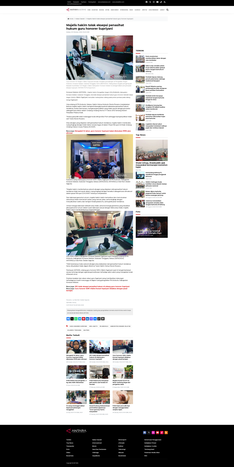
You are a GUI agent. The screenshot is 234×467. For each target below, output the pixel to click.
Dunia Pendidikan (153, 9)
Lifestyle (144, 9)
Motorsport (122, 440)
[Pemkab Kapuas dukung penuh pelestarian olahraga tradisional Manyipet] (140, 80)
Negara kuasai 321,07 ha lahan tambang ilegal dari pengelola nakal (121, 382)
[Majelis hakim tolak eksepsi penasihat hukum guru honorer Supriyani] (152, 150)
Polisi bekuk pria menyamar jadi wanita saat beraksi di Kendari (98, 382)
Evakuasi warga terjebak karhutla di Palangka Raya (149, 232)
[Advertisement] (151, 34)
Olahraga (137, 9)
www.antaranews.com (104, 2)
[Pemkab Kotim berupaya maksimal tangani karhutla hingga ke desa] (140, 98)
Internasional (124, 9)
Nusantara (69, 456)
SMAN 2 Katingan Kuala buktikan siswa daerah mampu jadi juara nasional (156, 184)
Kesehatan (122, 456)
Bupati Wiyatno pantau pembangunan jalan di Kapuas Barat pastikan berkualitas (156, 88)
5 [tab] (157, 239)
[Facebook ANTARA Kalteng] (146, 2)
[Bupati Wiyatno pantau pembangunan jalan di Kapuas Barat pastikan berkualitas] (140, 89)
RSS (145, 456)
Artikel (107, 9)
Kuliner (120, 446)
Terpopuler (76, 2)
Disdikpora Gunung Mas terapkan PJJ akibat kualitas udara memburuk (155, 107)
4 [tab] (154, 239)
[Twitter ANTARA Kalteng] (150, 2)
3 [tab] (152, 239)
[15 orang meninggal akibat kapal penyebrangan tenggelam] (76, 397)
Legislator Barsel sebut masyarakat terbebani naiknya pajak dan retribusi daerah (156, 126)
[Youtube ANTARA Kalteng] (157, 2)
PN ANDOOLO (104, 326)
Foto (138, 212)
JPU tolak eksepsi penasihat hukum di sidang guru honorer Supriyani (102, 286)
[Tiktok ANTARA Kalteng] (161, 2)
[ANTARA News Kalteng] (76, 9)
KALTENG (86, 330)
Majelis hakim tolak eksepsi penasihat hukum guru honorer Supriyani (110, 19)
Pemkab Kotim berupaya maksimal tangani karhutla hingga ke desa (155, 98)
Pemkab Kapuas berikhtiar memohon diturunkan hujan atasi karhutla (155, 116)
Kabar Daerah (114, 9)
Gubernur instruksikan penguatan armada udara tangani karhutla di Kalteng (155, 203)
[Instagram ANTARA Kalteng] (154, 2)
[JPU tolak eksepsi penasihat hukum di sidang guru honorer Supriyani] (99, 347)
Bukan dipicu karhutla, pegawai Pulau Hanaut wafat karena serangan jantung (156, 193)
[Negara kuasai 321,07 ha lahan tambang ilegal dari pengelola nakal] (123, 372)
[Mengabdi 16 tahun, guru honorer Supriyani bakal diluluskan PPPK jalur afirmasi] (76, 347)
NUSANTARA (95, 9)
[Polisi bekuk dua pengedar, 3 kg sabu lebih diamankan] (76, 372)
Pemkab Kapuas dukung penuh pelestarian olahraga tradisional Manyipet (155, 79)
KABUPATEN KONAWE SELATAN (120, 326)
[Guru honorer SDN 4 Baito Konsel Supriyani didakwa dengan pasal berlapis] (123, 347)
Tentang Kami (92, 2)
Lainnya (162, 9)
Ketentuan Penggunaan (152, 440)
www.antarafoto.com (118, 2)
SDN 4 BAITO (93, 326)
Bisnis (131, 9)
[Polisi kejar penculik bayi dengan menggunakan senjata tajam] (123, 397)
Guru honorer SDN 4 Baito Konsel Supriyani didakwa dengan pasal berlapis (122, 357)
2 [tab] (149, 239)
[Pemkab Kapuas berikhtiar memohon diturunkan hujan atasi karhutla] (140, 117)
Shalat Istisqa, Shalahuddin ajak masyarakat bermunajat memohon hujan (151, 165)
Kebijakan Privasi (150, 443)
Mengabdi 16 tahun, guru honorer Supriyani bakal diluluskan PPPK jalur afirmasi (76, 357)
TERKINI (140, 51)
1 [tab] (146, 239)
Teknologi (121, 449)
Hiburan (121, 452)
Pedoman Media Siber (152, 452)
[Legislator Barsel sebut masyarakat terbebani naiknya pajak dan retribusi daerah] (140, 126)
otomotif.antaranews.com (74, 4)
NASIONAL (101, 9)
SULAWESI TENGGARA (74, 330)
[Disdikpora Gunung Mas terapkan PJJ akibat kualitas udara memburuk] (140, 108)
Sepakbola (96, 456)
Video (68, 452)
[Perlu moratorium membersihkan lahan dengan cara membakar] (140, 59)
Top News (83, 2)
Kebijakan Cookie (150, 446)
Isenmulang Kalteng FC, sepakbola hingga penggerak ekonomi (156, 174)
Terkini (69, 2)
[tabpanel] (152, 227)
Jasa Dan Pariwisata (99, 449)
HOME (88, 9)
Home (71, 19)
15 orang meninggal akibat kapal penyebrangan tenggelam (75, 407)
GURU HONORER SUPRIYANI (78, 326)
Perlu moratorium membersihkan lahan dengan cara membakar (156, 58)
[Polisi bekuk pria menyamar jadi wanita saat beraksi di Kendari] (99, 372)
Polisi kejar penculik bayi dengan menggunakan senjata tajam (121, 407)
